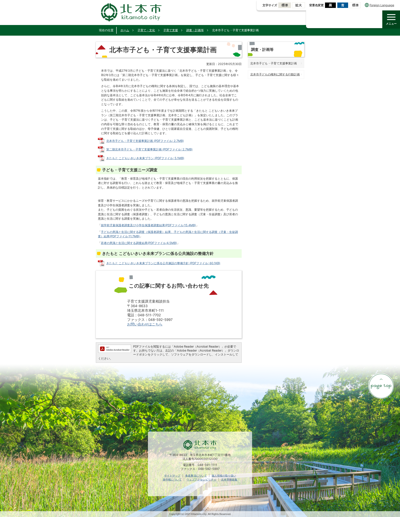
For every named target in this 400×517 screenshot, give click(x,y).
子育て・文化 (146, 30)
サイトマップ (172, 475)
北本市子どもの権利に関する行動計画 (275, 74)
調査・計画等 (195, 30)
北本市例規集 (229, 479)
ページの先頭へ (381, 386)
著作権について (172, 479)
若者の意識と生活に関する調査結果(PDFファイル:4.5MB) (139, 243)
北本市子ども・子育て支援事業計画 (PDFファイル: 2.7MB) (145, 141)
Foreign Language (382, 5)
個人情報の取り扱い (224, 475)
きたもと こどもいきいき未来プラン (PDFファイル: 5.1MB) (145, 158)
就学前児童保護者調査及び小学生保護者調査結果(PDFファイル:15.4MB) (148, 225)
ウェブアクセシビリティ (201, 479)
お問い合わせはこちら (144, 324)
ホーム (124, 30)
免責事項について (196, 475)
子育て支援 (170, 30)
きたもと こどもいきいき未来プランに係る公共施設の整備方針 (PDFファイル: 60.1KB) (163, 263)
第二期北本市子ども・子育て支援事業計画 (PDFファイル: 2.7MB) (149, 149)
